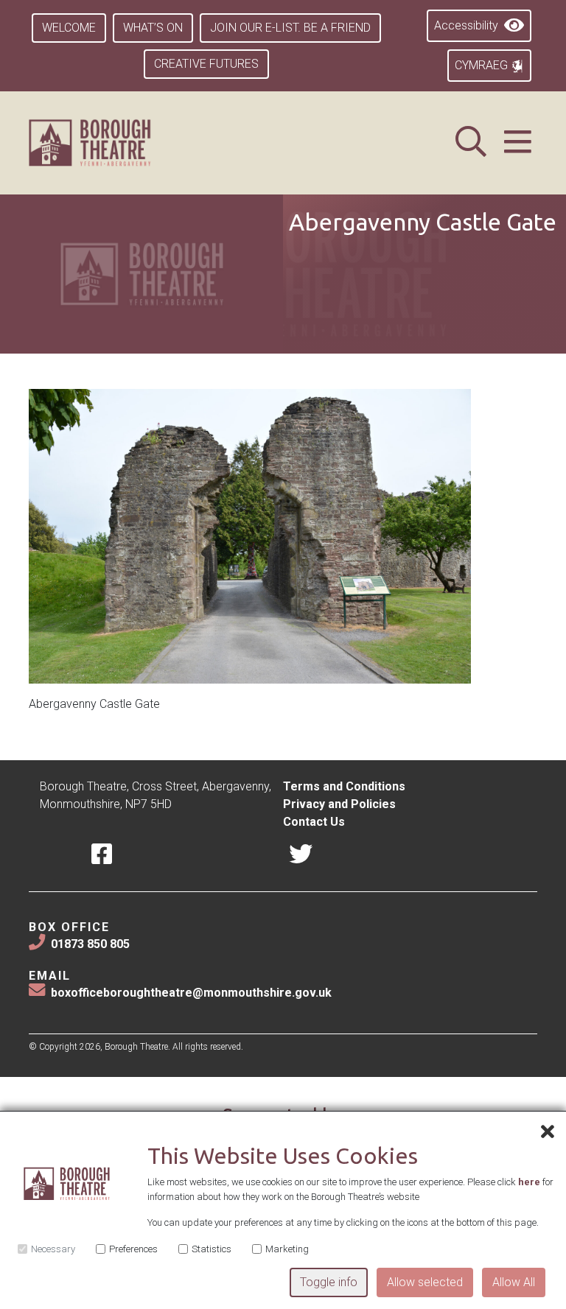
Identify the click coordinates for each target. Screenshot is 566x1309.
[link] (108, 143)
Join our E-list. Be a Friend (290, 28)
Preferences (133, 1248)
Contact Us (314, 822)
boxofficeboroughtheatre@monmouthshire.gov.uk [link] (191, 993)
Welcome (69, 28)
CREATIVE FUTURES (206, 64)
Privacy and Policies (339, 804)
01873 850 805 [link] (90, 944)
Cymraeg (483, 65)
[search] (471, 142)
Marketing (287, 1248)
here (529, 1181)
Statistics (211, 1248)
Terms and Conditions (344, 786)
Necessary (53, 1248)
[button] (517, 142)
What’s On (153, 28)
